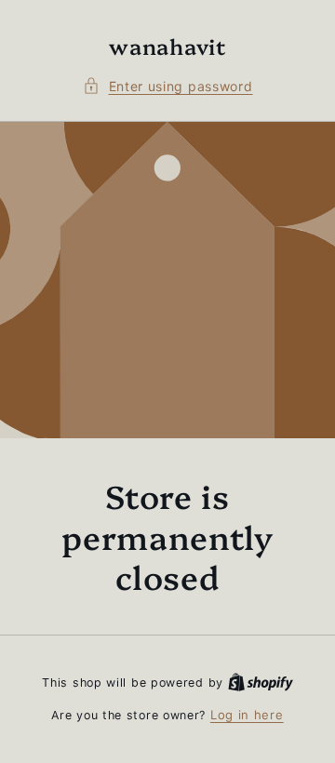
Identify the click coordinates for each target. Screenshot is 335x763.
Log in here (247, 714)
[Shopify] (260, 682)
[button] (168, 86)
